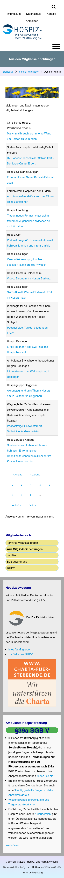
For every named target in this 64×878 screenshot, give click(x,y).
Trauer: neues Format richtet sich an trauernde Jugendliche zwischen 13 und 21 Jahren (28, 220)
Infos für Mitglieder (28, 71)
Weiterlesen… (14, 845)
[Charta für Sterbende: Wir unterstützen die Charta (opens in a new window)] (32, 683)
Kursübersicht (43, 814)
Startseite (8, 71)
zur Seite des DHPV (20, 654)
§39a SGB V (32, 730)
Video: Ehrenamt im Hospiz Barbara (29, 278)
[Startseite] (22, 32)
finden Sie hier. (46, 776)
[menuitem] (14, 13)
